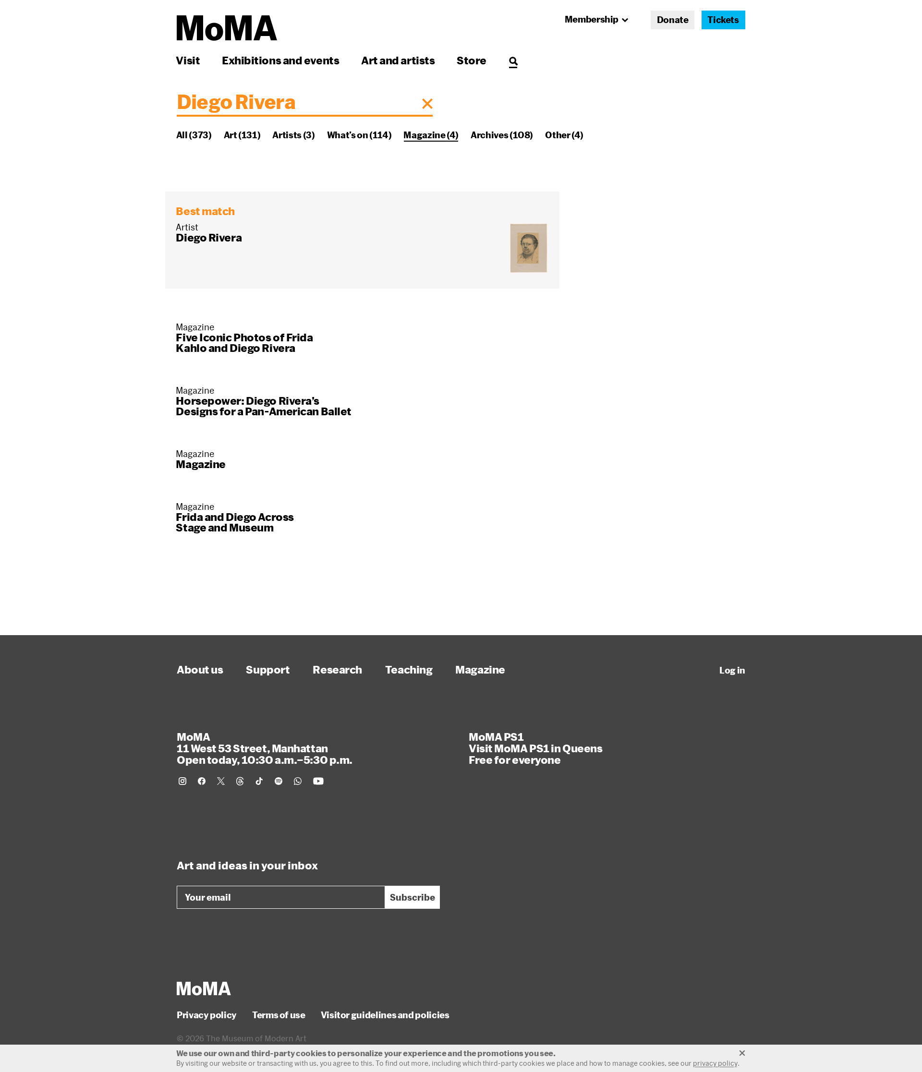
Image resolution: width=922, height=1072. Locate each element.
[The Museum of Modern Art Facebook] (201, 781)
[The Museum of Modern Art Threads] (240, 781)
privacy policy (715, 1063)
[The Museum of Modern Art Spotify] (278, 781)
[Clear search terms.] (427, 104)
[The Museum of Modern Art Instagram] (182, 781)
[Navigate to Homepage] (227, 28)
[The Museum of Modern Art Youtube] (318, 781)
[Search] (513, 60)
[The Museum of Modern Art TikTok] (259, 781)
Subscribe (412, 897)
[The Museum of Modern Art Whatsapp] (297, 781)
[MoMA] (204, 988)
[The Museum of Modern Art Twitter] (220, 781)
